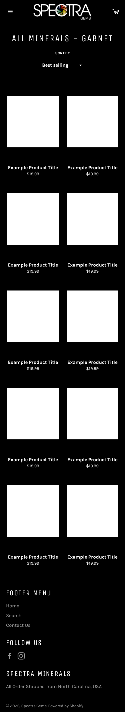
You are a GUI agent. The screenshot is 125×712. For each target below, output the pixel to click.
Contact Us (18, 625)
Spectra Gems (34, 706)
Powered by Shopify (65, 706)
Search (14, 615)
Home (12, 606)
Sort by (62, 53)
